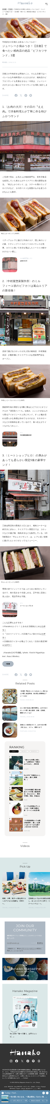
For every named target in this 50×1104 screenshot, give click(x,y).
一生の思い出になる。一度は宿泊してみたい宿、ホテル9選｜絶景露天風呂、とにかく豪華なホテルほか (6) (28, 1097)
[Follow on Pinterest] (28, 1061)
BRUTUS (10, 1086)
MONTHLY (34, 751)
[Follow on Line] (33, 1061)
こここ (35, 1088)
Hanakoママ (29, 1088)
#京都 (8, 664)
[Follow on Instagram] (11, 1061)
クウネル (38, 1086)
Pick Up (25, 866)
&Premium (13, 1088)
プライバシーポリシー (29, 948)
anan (5, 1086)
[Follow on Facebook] (16, 1061)
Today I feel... (11, 1093)
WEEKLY (24, 751)
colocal (23, 1088)
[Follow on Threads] (39, 1061)
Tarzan (18, 1088)
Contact (25, 1078)
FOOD (10, 9)
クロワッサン (26, 1086)
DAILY (14, 751)
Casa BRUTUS (18, 1086)
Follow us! (25, 975)
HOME (4, 9)
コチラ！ (8, 645)
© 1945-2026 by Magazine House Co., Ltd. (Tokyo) (25, 1082)
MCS (39, 1088)
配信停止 (40, 943)
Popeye (43, 1086)
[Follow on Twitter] (22, 1061)
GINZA (33, 1086)
